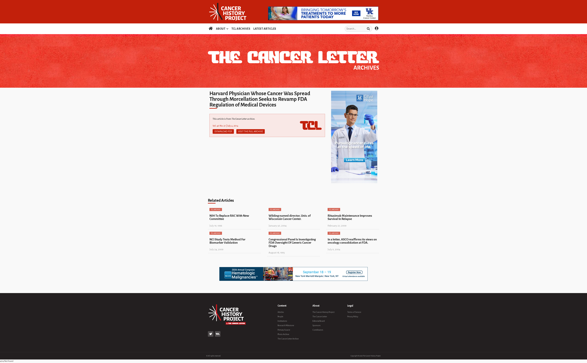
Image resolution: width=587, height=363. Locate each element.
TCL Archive (215, 209)
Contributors (317, 330)
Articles (281, 312)
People (280, 317)
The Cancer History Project (323, 312)
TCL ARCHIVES (240, 28)
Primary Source (284, 330)
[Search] (368, 29)
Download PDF (223, 131)
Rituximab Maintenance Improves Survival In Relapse (350, 217)
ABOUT (220, 28)
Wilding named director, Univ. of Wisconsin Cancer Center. (290, 217)
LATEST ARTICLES (264, 28)
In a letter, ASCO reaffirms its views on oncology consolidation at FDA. (352, 241)
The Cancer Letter (319, 317)
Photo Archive (283, 334)
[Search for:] (325, 29)
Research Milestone (286, 325)
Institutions (282, 321)
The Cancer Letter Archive (288, 339)
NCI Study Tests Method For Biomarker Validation (227, 241)
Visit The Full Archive (250, 131)
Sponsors (316, 325)
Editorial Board (318, 321)
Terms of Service (354, 312)
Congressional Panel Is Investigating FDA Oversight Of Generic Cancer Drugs (292, 243)
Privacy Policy (352, 317)
